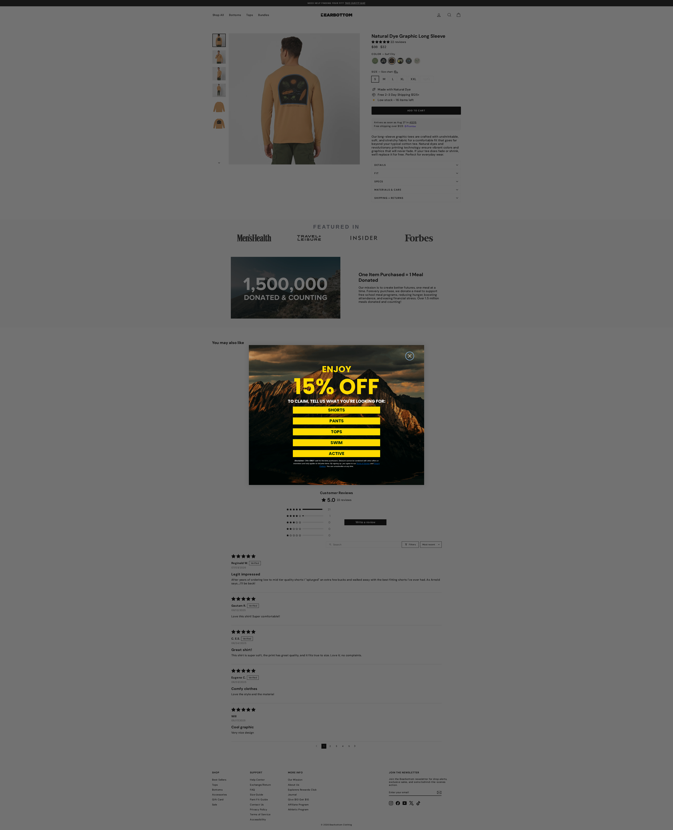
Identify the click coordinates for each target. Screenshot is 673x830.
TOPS (336, 432)
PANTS (336, 421)
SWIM (337, 443)
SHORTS (336, 410)
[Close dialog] (410, 356)
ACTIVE (336, 453)
